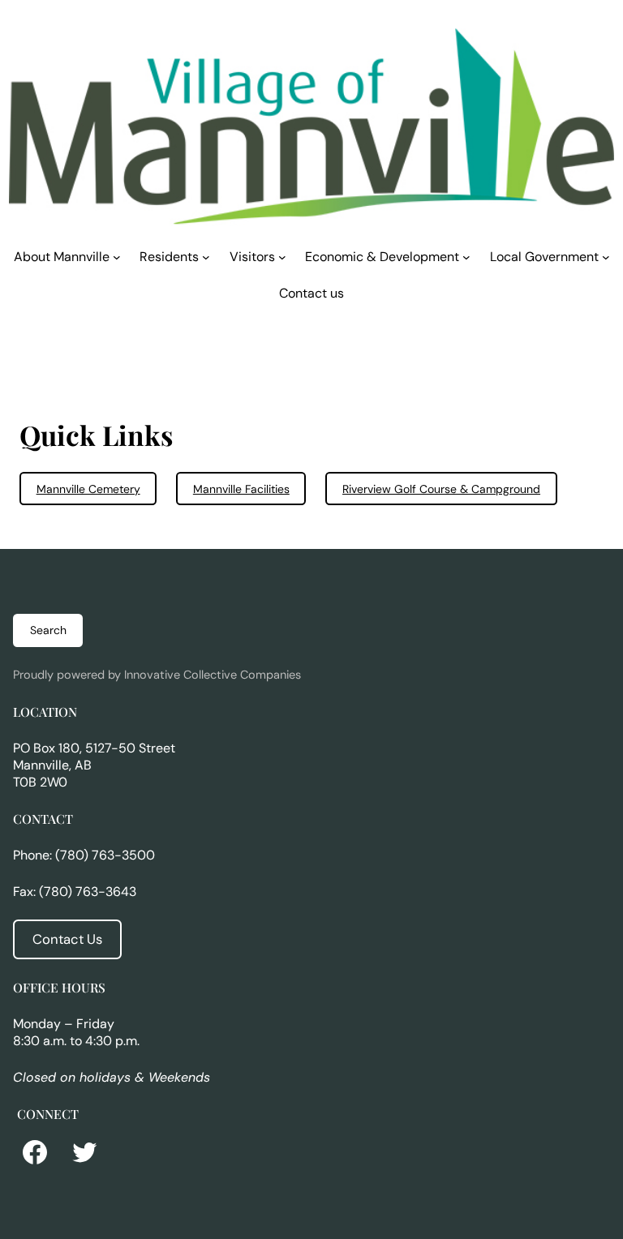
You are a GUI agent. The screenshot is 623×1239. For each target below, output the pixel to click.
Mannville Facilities (241, 489)
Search (48, 630)
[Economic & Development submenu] (466, 257)
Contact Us (67, 939)
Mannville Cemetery (88, 489)
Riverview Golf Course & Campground (441, 489)
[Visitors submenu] (282, 257)
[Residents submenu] (206, 257)
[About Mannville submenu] (117, 257)
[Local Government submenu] (606, 257)
